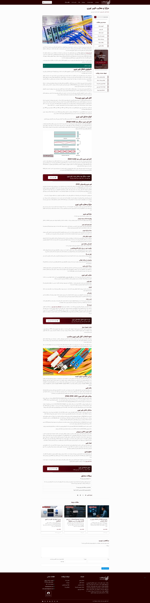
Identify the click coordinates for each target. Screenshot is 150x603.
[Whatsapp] (55, 601)
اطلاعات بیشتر (105, 529)
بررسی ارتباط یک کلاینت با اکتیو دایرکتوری (53, 520)
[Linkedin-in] (50, 601)
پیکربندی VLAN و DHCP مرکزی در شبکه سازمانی (98, 520)
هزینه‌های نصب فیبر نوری (56, 306)
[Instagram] (52, 601)
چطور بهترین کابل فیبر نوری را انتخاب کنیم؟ (81, 490)
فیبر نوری (102, 12)
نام (108, 559)
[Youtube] (43, 601)
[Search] (95, 17)
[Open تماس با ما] (71, 2)
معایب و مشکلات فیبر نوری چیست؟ (82, 487)
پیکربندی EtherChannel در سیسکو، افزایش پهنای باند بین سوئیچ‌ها (75, 520)
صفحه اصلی (107, 12)
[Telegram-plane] (57, 601)
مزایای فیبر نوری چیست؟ (84, 478)
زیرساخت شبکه (81, 44)
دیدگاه (107, 546)
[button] (44, 65)
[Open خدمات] (95, 2)
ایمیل (85, 559)
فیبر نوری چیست (88, 53)
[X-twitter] (45, 601)
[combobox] (102, 17)
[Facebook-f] (47, 601)
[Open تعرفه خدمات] (87, 2)
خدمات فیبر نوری (88, 461)
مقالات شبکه (71, 44)
